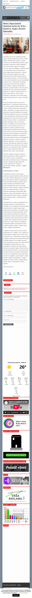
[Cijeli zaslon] (26, 412)
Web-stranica (6, 319)
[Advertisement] (16, 344)
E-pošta (8, 315)
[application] (16, 407)
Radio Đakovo (6, 3)
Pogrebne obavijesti (14, 1)
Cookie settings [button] (23, 593)
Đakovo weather (16, 395)
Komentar (8, 299)
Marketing (5, 1)
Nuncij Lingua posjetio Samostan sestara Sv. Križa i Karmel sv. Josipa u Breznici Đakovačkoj (16, 289)
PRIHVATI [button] (16, 595)
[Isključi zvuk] (24, 412)
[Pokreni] (5, 412)
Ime (7, 311)
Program (22, 1)
